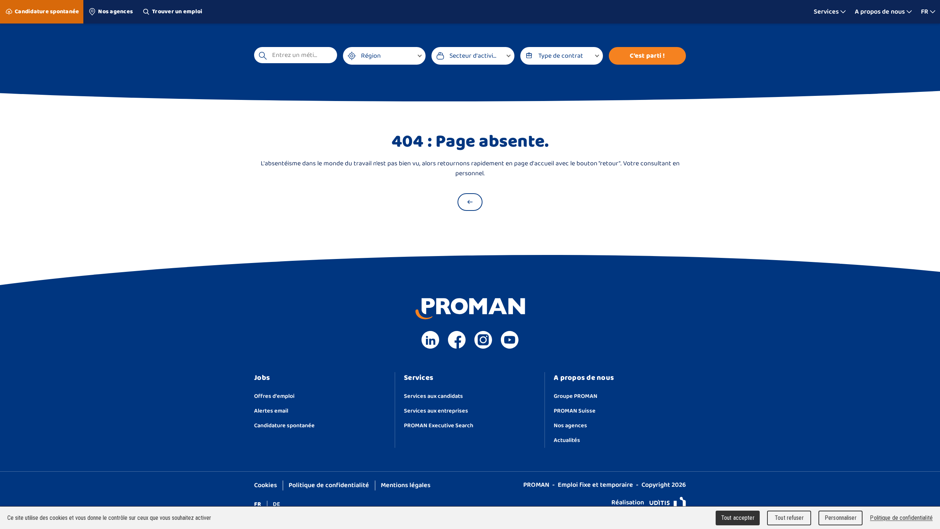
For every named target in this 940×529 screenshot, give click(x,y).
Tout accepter (738, 517)
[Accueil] (470, 12)
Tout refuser (789, 517)
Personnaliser (841, 517)
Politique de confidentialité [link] (901, 517)
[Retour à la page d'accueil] (470, 202)
